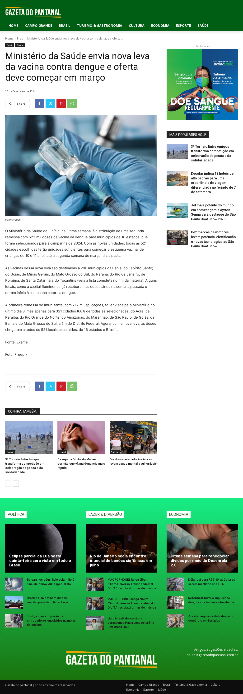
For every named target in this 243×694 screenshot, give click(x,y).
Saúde (20, 45)
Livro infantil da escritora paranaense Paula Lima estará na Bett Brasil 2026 (130, 623)
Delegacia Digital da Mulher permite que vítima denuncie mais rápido (81, 464)
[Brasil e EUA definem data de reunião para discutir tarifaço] (14, 602)
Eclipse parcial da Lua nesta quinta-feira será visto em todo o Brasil (40, 560)
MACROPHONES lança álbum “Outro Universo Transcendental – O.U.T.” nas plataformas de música (131, 584)
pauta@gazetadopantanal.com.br (212, 655)
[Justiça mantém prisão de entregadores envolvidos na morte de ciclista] (14, 620)
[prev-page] (8, 483)
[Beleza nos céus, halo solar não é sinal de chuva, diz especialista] (14, 584)
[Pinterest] (61, 103)
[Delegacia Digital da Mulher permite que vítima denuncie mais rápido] (81, 437)
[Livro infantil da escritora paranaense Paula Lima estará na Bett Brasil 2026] (95, 623)
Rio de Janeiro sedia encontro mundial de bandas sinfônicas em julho (121, 560)
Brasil (20, 38)
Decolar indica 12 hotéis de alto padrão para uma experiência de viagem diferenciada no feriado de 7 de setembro (213, 183)
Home (9, 38)
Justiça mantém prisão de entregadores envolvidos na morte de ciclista (51, 620)
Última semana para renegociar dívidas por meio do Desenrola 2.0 (200, 560)
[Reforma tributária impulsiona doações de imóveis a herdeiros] (175, 602)
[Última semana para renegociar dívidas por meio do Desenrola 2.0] (202, 548)
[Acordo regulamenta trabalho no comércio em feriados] (175, 620)
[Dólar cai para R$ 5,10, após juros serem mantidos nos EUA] (175, 584)
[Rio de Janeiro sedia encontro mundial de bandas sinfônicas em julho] (121, 548)
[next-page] (16, 483)
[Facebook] (39, 103)
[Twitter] (50, 103)
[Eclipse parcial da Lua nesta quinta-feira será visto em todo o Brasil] (40, 548)
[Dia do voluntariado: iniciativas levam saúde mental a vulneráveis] (133, 437)
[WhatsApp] (72, 103)
